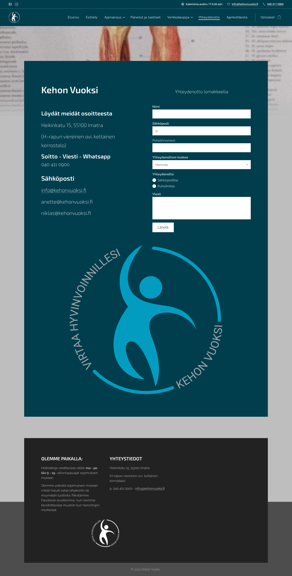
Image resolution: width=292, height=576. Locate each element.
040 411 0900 (275, 4)
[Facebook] (10, 4)
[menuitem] (75, 17)
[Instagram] (16, 4)
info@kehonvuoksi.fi (245, 4)
